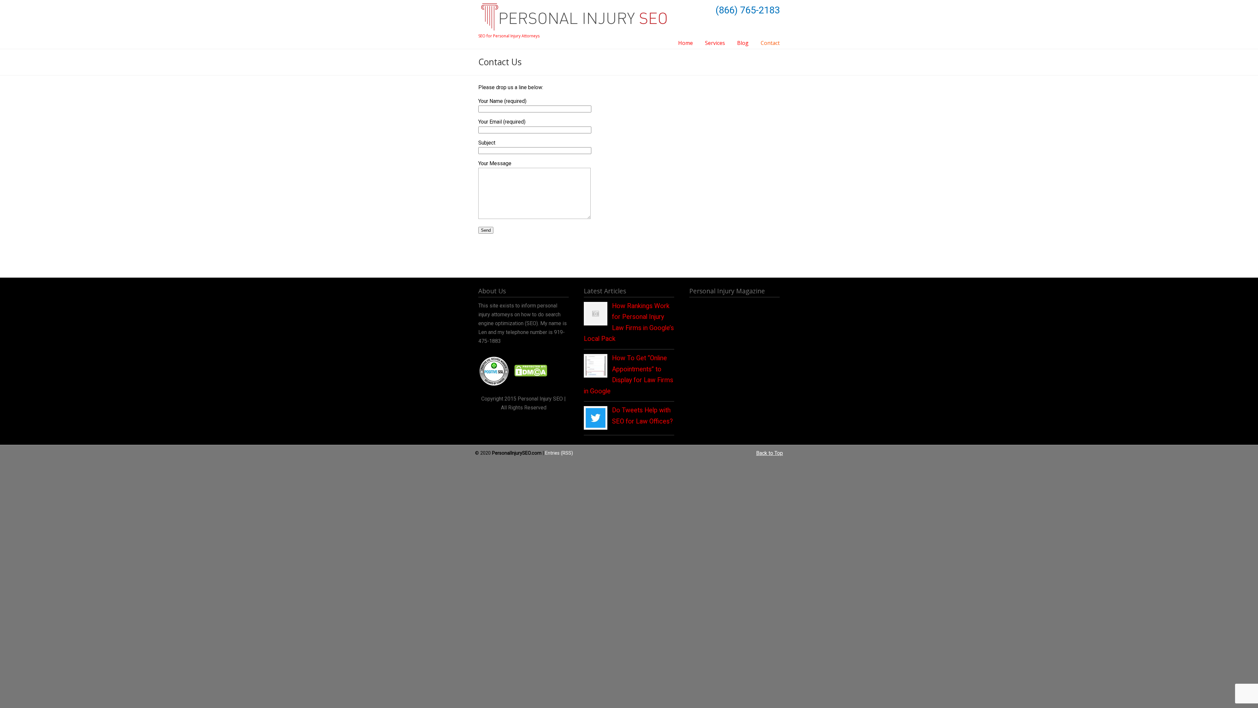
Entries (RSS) (559, 453)
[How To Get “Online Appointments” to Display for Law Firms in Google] (595, 374)
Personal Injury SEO (574, 17)
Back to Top (769, 453)
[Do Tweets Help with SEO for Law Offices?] (595, 426)
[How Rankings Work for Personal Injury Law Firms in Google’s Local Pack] (595, 322)
